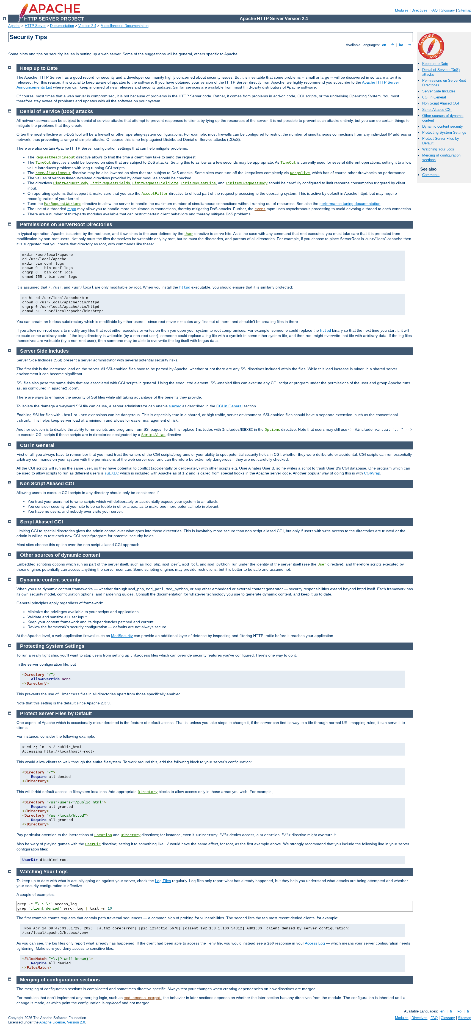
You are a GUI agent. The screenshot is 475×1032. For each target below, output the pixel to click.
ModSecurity (122, 635)
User (188, 234)
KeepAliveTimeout (53, 173)
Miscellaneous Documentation (124, 26)
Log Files (163, 881)
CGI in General (434, 97)
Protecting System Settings (444, 132)
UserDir (93, 844)
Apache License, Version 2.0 (62, 1022)
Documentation (62, 26)
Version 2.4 (87, 26)
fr (392, 45)
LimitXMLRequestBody (246, 183)
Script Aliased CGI (437, 110)
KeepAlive (300, 173)
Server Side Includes (438, 91)
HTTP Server (35, 26)
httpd (184, 287)
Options (272, 429)
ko (401, 45)
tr (409, 45)
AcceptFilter (155, 193)
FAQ (434, 10)
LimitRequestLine (198, 183)
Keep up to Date (435, 64)
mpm (71, 209)
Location (103, 835)
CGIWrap (372, 473)
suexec (175, 406)
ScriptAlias (153, 435)
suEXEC (112, 473)
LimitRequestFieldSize (155, 183)
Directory (148, 792)
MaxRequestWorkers (62, 204)
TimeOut (43, 162)
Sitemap (464, 10)
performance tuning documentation (349, 203)
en (384, 45)
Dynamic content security (442, 126)
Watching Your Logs (438, 149)
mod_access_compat (142, 998)
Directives (419, 10)
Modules (401, 10)
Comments (431, 175)
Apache (14, 26)
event (260, 209)
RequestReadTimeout (55, 157)
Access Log (315, 943)
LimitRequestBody (70, 183)
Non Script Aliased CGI (440, 103)
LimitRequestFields (110, 183)
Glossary (448, 10)
